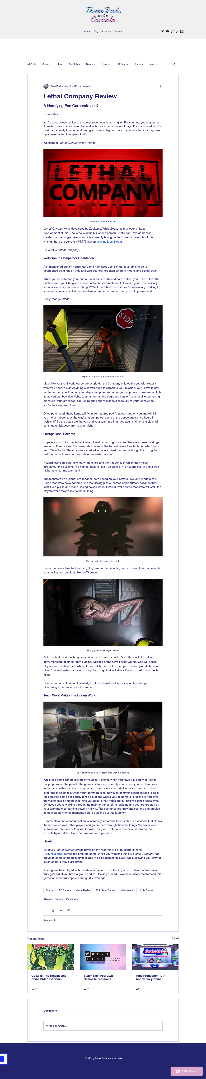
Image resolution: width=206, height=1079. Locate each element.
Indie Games (146, 890)
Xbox (59, 64)
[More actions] (161, 86)
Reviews (106, 64)
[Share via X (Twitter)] (52, 910)
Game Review (83, 890)
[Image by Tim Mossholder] (181, 31)
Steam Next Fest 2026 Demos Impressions (98, 977)
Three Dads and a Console (108, 1058)
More (152, 64)
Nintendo (90, 64)
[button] (174, 64)
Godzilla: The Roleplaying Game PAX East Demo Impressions (48, 977)
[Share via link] (68, 910)
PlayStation (74, 64)
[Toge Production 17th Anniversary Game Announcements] (155, 957)
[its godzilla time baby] (51, 957)
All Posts (31, 64)
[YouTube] (167, 31)
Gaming (46, 64)
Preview (139, 64)
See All (175, 938)
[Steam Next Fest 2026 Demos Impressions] (103, 957)
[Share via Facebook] (45, 910)
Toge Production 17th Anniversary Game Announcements (150, 977)
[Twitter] (162, 31)
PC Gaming (123, 64)
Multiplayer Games (105, 890)
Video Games (128, 890)
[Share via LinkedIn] (60, 910)
